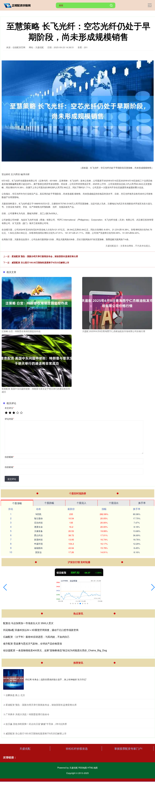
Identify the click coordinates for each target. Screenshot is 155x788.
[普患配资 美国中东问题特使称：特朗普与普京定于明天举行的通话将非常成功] (37, 360)
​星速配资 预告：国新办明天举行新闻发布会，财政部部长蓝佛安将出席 (41, 704)
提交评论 (12, 478)
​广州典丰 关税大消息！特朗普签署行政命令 (27, 714)
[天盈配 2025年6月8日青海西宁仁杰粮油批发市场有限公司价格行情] (117, 302)
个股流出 (114, 503)
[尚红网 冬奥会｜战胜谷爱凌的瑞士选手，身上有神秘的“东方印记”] (13, 679)
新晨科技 (38, 539)
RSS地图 (82, 767)
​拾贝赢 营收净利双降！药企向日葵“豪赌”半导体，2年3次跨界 (36, 723)
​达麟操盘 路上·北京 (15, 695)
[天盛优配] (18, 4)
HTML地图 (92, 767)
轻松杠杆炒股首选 (77, 748)
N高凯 (38, 514)
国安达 (38, 552)
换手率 (142, 503)
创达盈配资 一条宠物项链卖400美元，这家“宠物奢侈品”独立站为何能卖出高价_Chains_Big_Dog (55, 650)
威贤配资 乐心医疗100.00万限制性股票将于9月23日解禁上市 (40, 262)
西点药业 (38, 535)
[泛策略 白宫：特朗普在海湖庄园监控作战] (37, 302)
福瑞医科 (38, 547)
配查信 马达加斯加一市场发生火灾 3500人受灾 (28, 623)
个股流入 (81, 503)
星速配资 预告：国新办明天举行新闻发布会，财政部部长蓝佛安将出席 (45, 256)
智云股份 (38, 518)
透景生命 (38, 526)
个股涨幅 (17, 503)
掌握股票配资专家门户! (128, 748)
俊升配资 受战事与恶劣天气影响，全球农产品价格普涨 (32, 643)
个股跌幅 (49, 503)
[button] (5, 587)
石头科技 (38, 522)
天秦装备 (38, 531)
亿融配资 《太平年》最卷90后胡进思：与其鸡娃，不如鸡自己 (36, 636)
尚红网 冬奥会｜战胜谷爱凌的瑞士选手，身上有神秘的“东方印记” (56, 679)
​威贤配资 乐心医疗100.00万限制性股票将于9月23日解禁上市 (36, 733)
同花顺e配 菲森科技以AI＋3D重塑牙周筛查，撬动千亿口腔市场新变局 (40, 630)
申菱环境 (38, 543)
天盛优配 (25, 748)
